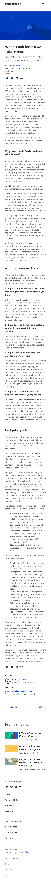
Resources (9, 811)
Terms (7, 875)
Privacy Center (11, 858)
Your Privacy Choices (14, 852)
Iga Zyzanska (18, 65)
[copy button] (21, 78)
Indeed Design (13, 3)
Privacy (8, 869)
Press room (10, 838)
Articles (8, 805)
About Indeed (11, 826)
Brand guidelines (12, 800)
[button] (43, 3)
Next (40, 706)
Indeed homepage (13, 821)
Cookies (8, 864)
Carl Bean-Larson (22, 68)
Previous (13, 706)
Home (7, 794)
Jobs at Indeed (11, 832)
